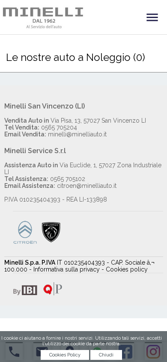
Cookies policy (127, 269)
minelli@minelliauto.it (55, 134)
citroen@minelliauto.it (60, 185)
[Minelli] (83, 15)
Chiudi (106, 355)
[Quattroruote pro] (51, 293)
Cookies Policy (65, 355)
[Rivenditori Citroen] (25, 242)
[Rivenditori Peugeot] (51, 242)
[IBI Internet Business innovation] (25, 293)
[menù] (152, 17)
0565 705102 (44, 178)
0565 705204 (40, 127)
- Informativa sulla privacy (64, 269)
